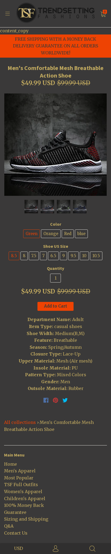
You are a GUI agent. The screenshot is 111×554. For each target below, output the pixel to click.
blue (81, 233)
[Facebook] (46, 400)
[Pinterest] (55, 400)
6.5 (53, 255)
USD (18, 548)
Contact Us (15, 533)
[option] (55, 144)
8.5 (14, 255)
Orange (50, 233)
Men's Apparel (20, 470)
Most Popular (18, 477)
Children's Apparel (24, 498)
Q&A (8, 526)
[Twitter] (65, 400)
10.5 (96, 255)
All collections (20, 422)
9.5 (73, 255)
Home (10, 464)
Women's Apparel (23, 491)
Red (67, 233)
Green (31, 233)
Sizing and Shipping (26, 519)
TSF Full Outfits (21, 484)
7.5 (33, 255)
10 (84, 255)
